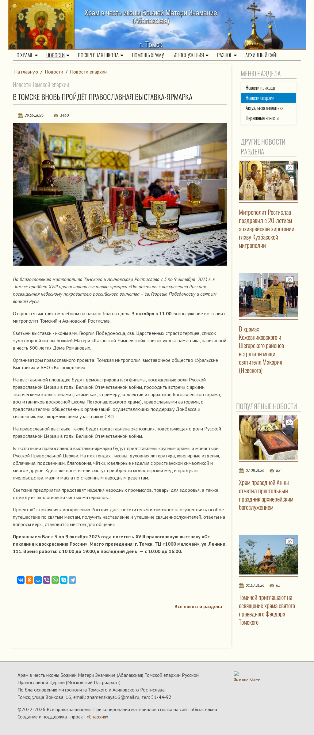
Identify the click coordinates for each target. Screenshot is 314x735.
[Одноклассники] (29, 580)
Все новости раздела (198, 606)
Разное (224, 55)
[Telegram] (72, 580)
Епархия (97, 717)
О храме (25, 55)
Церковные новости (262, 118)
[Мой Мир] (38, 580)
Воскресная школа (98, 55)
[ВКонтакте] (21, 580)
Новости (55, 55)
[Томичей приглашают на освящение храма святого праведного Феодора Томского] (269, 554)
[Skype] (63, 580)
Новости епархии (88, 72)
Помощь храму (148, 55)
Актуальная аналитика (264, 108)
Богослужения (188, 55)
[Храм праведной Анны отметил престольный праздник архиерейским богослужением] (269, 437)
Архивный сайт (261, 55)
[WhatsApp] (55, 580)
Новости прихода (260, 88)
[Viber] (46, 580)
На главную (26, 72)
